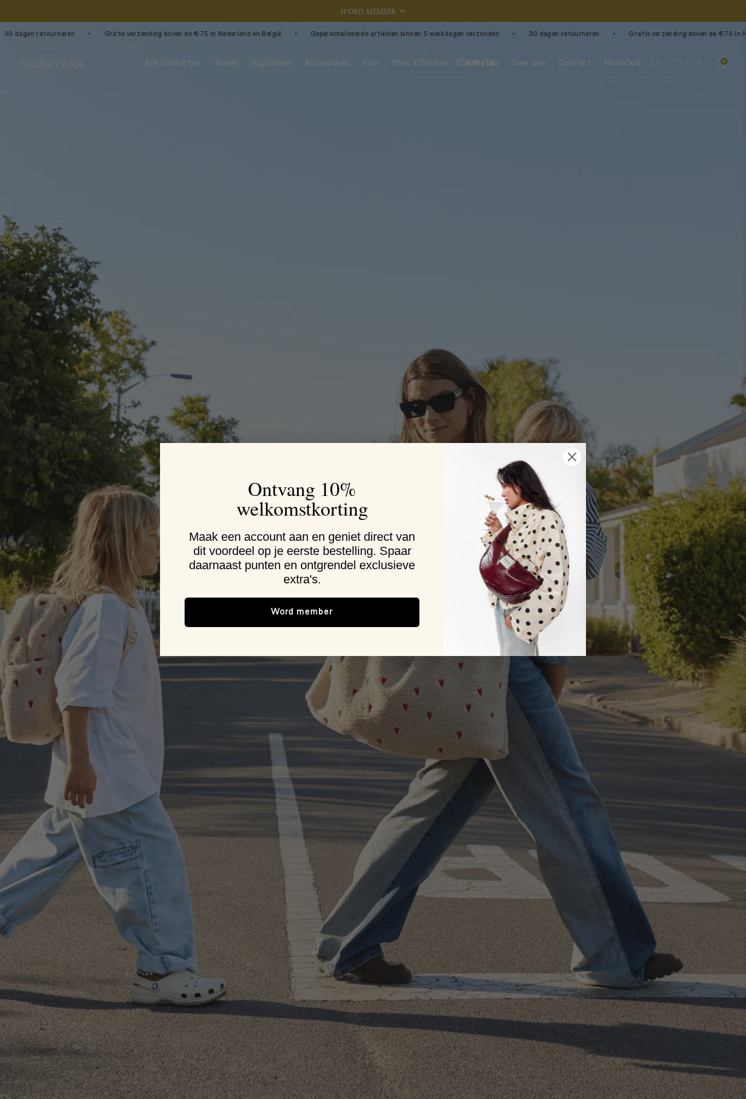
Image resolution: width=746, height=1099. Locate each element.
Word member (302, 612)
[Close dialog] (572, 456)
